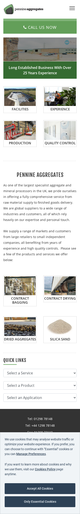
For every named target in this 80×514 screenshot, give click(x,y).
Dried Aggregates (20, 339)
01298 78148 (43, 419)
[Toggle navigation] (72, 8)
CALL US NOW (42, 27)
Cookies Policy (45, 469)
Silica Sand (60, 339)
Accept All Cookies (40, 488)
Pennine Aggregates (23, 9)
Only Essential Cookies (40, 501)
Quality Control (60, 143)
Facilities (20, 109)
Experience (60, 109)
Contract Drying (60, 298)
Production (20, 143)
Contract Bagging (20, 300)
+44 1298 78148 (43, 425)
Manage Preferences (31, 454)
